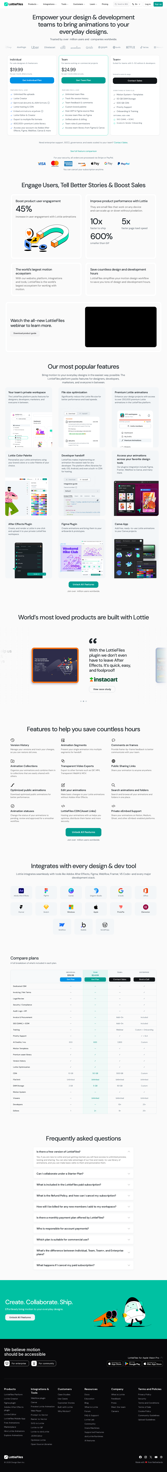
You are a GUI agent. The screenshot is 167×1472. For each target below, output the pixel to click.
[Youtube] (156, 1457)
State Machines (92, 1428)
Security (142, 1398)
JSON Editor (36, 1435)
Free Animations (12, 1422)
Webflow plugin (38, 1398)
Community (90, 1423)
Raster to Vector (39, 1419)
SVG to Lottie (37, 1423)
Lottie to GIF (37, 1427)
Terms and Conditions (148, 1402)
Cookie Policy (144, 1411)
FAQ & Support (92, 1415)
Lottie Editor (10, 1414)
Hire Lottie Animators (14, 1431)
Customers (78, 4)
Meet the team (118, 1407)
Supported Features (94, 1432)
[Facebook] (140, 1457)
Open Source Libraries (41, 1444)
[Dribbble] (161, 1457)
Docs (87, 1394)
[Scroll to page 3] (86, 701)
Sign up (158, 4)
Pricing (105, 4)
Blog (87, 1402)
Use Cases (63, 1398)
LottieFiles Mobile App (14, 1418)
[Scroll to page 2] (83, 701)
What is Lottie (91, 1407)
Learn (92, 4)
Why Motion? (64, 1411)
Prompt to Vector (39, 1415)
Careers (115, 1411)
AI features (90, 1440)
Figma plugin (10, 1402)
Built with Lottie (65, 1407)
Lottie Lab (89, 1419)
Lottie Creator (11, 1398)
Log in (148, 4)
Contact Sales (121, 142)
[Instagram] (145, 1457)
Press (114, 1402)
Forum (88, 1411)
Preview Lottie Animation (43, 1406)
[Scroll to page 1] (80, 701)
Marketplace (10, 1427)
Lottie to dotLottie (40, 1431)
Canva (34, 1402)
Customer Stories (66, 1402)
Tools (63, 4)
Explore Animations (13, 1435)
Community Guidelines (148, 1415)
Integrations (49, 4)
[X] (150, 1457)
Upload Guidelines (146, 1419)
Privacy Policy (144, 1394)
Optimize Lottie (38, 1440)
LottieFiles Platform (13, 1394)
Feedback (116, 1398)
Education (89, 1398)
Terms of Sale (144, 1407)
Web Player (36, 1410)
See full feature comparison (83, 151)
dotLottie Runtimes (94, 1436)
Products (32, 4)
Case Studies (64, 1394)
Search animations (123, 4)
